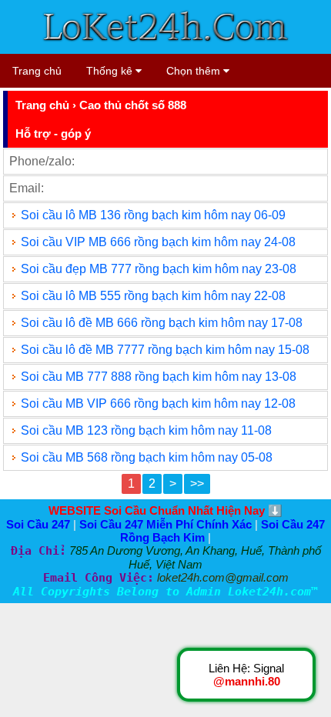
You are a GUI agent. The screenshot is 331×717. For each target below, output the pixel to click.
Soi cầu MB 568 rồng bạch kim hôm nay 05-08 (146, 457)
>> (197, 483)
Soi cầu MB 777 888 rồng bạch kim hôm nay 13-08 (158, 376)
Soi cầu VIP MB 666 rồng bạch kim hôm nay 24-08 (158, 241)
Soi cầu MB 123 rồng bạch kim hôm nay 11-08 (146, 430)
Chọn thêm (194, 71)
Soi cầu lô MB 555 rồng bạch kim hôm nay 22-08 (153, 295)
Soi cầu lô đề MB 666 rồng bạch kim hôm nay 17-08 (162, 322)
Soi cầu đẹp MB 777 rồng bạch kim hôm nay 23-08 (158, 268)
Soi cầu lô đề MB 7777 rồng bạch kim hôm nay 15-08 (165, 349)
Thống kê (110, 71)
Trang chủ (37, 71)
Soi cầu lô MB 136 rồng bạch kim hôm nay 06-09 (153, 215)
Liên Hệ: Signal (246, 675)
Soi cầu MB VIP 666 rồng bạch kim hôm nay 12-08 (158, 403)
